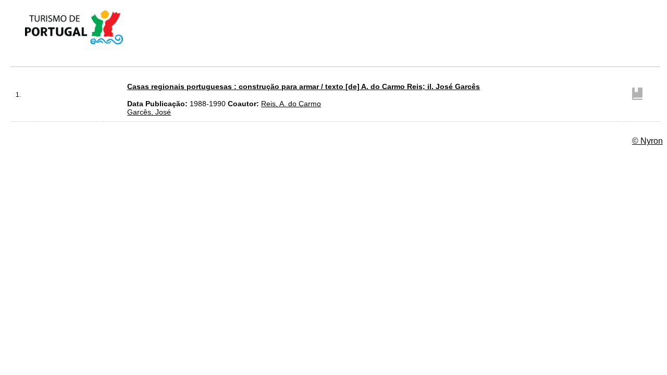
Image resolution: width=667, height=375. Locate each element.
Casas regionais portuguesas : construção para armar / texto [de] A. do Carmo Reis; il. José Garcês (303, 86)
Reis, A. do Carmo (291, 103)
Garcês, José (149, 112)
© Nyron (647, 140)
